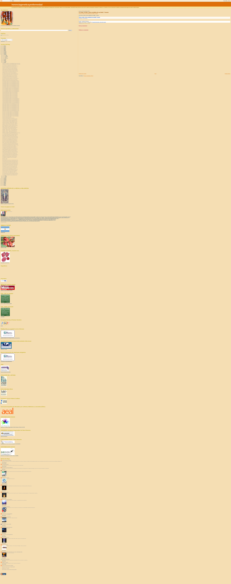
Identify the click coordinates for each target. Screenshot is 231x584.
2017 (3, 54)
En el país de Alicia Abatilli (6, 524)
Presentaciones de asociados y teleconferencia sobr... (10, 163)
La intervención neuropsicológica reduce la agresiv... (10, 76)
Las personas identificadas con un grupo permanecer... (10, 154)
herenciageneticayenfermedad (27, 4)
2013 (3, 181)
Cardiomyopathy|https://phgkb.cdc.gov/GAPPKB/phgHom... (11, 98)
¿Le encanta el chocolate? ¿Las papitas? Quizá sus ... (10, 134)
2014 (3, 180)
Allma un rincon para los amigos (7, 565)
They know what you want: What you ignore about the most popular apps (12, 465)
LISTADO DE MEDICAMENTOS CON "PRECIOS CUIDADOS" (11, 563)
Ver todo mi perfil (3, 222)
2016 (3, 178)
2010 (3, 184)
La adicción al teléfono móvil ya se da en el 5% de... (9, 75)
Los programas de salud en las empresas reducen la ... (10, 143)
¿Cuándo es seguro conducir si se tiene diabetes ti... (10, 119)
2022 (3, 49)
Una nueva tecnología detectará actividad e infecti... (9, 140)
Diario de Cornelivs (5, 492)
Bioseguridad (4, 470)
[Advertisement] (88, 64)
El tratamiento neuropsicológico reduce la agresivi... (9, 156)
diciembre (4, 55)
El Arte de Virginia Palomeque (7, 527)
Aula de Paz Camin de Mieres (7, 499)
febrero (4, 176)
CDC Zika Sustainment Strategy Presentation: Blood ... (10, 161)
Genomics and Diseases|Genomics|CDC (8, 117)
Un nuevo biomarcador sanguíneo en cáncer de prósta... (10, 78)
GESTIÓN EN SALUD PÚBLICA (7, 467)
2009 (3, 185)
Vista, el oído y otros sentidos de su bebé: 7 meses (89, 17)
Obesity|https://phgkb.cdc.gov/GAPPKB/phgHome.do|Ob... (11, 81)
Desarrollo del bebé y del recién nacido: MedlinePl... (9, 170)
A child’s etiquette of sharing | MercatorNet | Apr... (9, 128)
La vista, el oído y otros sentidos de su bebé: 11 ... (9, 171)
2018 (3, 53)
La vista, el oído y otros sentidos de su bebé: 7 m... (9, 172)
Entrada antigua (227, 73)
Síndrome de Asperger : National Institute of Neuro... (10, 122)
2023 (3, 48)
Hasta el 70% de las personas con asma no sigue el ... (10, 70)
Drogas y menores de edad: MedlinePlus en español (10, 169)
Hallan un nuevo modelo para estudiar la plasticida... (10, 68)
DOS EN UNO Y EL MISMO (6, 514)
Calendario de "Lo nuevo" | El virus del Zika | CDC (9, 166)
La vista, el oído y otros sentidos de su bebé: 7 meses (88, 13)
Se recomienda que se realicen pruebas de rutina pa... (10, 173)
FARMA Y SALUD (5, 562)
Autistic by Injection (5, 537)
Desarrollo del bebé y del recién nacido (99, 22)
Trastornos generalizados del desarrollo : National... (9, 123)
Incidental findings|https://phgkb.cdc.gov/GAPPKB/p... (10, 92)
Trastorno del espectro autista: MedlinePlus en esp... (10, 121)
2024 (3, 47)
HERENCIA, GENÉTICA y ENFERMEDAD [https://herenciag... (11, 63)
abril (3, 62)
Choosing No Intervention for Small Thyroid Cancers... (10, 136)
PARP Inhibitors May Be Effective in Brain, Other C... (10, 135)
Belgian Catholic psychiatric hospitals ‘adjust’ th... (9, 126)
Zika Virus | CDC (4, 159)
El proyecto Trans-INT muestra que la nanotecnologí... (10, 137)
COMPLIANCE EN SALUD (10, 478)
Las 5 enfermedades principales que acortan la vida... (10, 133)
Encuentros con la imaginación (7, 534)
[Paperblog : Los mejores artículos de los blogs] (4, 281)
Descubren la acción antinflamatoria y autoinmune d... (10, 139)
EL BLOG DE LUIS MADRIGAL (7, 513)
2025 (3, 46)
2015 (3, 179)
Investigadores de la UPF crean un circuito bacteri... (10, 77)
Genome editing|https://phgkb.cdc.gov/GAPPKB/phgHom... (10, 88)
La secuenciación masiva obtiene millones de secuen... (10, 71)
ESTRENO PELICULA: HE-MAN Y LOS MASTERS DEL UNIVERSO (17, 500)
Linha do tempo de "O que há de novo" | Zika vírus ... (10, 165)
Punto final (3, 535)
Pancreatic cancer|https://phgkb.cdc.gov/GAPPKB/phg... (10, 111)
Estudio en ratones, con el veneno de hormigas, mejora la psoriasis (16, 545)
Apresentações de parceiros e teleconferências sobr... (10, 162)
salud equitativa (9, 211)
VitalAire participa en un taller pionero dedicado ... (9, 72)
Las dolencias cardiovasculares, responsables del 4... (10, 148)
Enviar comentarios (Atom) (88, 75)
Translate (8, 41)
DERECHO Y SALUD (5, 477)
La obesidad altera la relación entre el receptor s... (9, 147)
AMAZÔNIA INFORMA (6, 559)
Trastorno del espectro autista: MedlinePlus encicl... (9, 120)
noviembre (4, 56)
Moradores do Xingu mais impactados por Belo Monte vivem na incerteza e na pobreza (14, 560)
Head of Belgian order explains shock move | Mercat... (10, 125)
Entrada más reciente (82, 73)
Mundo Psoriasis (5, 544)
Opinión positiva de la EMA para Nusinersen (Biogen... (10, 69)
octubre (4, 57)
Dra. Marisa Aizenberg (6, 506)
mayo (3, 61)
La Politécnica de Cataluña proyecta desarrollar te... (9, 150)
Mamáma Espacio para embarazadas (8, 566)
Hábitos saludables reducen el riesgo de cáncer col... (10, 149)
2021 (3, 50)
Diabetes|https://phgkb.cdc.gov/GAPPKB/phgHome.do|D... (10, 103)
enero (3, 177)
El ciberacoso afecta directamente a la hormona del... (10, 74)
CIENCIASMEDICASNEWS (6, 460)
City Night (8, 528)
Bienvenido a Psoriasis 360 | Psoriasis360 (9, 569)
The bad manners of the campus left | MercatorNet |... (10, 127)
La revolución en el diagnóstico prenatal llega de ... (9, 65)
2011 (3, 183)
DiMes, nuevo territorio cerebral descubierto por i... (9, 142)
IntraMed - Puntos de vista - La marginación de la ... (9, 130)
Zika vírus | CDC (4, 158)
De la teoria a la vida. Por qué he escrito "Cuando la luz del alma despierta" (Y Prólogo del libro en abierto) (22, 493)
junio (3, 60)
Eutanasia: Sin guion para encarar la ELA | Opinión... (10, 79)
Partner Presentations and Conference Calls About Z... (10, 164)
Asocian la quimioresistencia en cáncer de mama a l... (10, 151)
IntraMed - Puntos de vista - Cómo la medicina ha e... (10, 129)
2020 (3, 51)
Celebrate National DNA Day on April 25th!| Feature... (10, 118)
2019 (3, 52)
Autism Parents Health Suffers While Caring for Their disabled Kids (16, 538)
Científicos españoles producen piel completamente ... (10, 67)
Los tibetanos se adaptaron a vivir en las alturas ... (9, 157)
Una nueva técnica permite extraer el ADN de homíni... (10, 144)
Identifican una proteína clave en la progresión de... (9, 155)
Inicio (155, 73)
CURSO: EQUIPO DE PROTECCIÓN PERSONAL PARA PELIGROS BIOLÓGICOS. (19, 471)
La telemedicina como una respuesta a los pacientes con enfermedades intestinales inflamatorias (21, 507)
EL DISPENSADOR (5, 464)
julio (3, 59)
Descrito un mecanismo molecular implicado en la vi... (10, 141)
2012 (3, 182)
